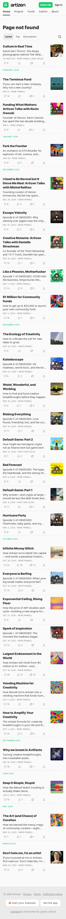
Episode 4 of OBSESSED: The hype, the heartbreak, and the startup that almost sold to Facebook (24, 471)
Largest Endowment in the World (22, 656)
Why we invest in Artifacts (22, 750)
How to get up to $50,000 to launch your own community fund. (24, 307)
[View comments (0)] (19, 63)
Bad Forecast (12, 465)
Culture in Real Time (17, 46)
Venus (39, 58)
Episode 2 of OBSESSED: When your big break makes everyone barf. (24, 579)
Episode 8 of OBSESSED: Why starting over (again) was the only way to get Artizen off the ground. (23, 218)
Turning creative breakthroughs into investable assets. (22, 756)
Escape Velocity (15, 212)
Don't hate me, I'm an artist (22, 853)
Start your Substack (24, 903)
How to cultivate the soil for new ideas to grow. (22, 340)
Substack (15, 911)
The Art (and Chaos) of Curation (20, 818)
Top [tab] (18, 36)
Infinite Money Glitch (18, 548)
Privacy (27, 894)
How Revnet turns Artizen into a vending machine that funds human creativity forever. (24, 693)
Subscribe (45, 4)
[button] (6, 11)
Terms (37, 894)
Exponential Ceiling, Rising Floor (22, 601)
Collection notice (52, 894)
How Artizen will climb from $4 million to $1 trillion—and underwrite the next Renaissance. (23, 664)
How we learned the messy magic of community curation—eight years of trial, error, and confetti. (23, 826)
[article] (33, 54)
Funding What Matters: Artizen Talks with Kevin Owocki (21, 109)
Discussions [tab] (29, 36)
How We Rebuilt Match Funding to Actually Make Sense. (23, 789)
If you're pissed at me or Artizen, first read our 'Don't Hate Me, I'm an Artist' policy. (24, 859)
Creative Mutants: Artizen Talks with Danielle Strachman (22, 242)
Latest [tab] (8, 36)
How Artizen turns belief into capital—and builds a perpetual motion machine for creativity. (24, 554)
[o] (57, 109)
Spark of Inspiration (17, 628)
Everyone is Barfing (17, 573)
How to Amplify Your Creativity (18, 715)
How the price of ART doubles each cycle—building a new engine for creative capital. (24, 609)
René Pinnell (24, 58)
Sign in (58, 4)
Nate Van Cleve (26, 452)
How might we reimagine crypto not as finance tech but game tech (23, 445)
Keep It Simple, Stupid (19, 783)
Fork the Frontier (15, 146)
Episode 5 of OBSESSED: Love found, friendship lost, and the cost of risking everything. (24, 420)
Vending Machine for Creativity (18, 685)
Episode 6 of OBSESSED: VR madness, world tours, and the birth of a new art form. (24, 365)
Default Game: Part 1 (18, 490)
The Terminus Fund (17, 79)
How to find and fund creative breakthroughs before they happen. (24, 395)
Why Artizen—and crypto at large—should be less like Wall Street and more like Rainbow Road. (24, 496)
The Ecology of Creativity (21, 334)
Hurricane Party (14, 515)
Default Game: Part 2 (18, 439)
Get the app (50, 903)
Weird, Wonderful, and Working (19, 387)
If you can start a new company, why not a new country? (22, 85)
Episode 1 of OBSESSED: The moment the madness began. (20, 634)
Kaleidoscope (13, 359)
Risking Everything (17, 414)
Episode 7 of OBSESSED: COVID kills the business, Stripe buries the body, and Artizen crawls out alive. (24, 277)
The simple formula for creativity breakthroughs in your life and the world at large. (23, 723)
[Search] (59, 36)
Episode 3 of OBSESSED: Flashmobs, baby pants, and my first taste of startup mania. (22, 521)
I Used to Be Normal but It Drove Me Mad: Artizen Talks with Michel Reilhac (24, 183)
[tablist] (21, 36)
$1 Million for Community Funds (21, 299)
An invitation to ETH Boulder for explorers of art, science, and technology (22, 152)
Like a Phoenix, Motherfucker (24, 271)
